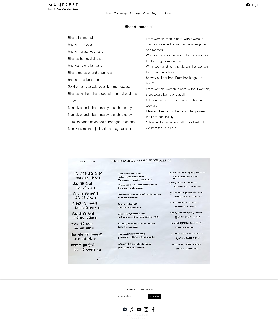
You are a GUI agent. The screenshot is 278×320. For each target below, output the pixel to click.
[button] (185, 111)
